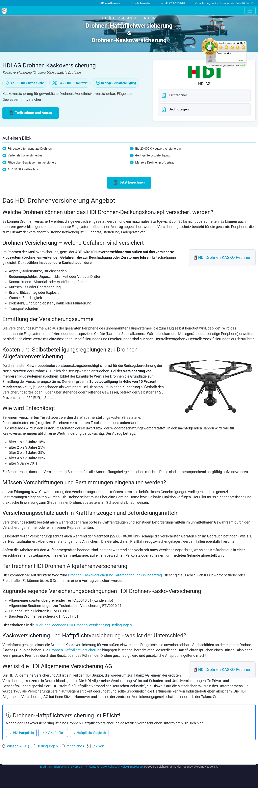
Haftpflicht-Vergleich (91, 733)
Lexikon (97, 746)
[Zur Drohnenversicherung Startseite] (4, 10)
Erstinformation (142, 3)
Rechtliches (74, 746)
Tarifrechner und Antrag (33, 113)
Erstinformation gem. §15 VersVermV (63, 766)
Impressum (136, 766)
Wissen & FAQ (17, 746)
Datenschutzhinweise (114, 766)
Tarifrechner (177, 95)
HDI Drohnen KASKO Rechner (224, 257)
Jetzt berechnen (132, 182)
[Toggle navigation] (250, 11)
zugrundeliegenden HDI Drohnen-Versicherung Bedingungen (83, 625)
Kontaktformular (111, 3)
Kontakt (94, 766)
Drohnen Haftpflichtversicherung (75, 650)
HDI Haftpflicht (23, 733)
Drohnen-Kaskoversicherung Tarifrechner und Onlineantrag (115, 575)
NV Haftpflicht (55, 733)
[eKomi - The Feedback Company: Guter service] (224, 53)
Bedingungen (178, 109)
